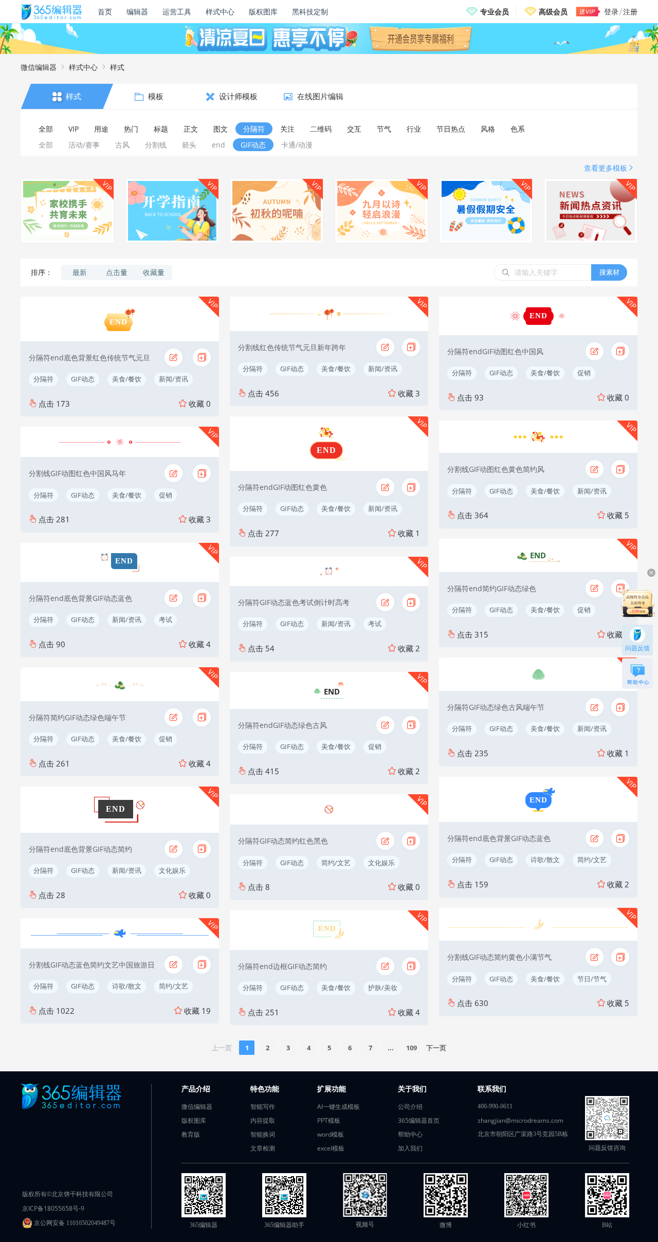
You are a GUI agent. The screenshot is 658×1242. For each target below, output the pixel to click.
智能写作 (262, 1106)
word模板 (330, 1134)
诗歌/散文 (126, 986)
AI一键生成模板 (338, 1106)
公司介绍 (410, 1106)
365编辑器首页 (419, 1120)
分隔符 (43, 378)
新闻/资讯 (173, 378)
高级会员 (553, 11)
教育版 (190, 1134)
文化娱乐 (172, 870)
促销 (165, 495)
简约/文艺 (173, 986)
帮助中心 (410, 1134)
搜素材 (609, 272)
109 (411, 1047)
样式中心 (220, 11)
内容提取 (262, 1120)
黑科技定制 (310, 11)
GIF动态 (83, 378)
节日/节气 (592, 978)
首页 (105, 11)
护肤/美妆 (382, 987)
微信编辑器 (39, 67)
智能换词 (262, 1134)
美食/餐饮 (126, 378)
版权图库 (263, 11)
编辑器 (137, 11)
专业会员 (494, 11)
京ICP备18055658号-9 (53, 1208)
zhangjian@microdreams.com (520, 1120)
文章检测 (262, 1148)
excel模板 (330, 1148)
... (391, 1047)
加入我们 (410, 1148)
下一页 (436, 1047)
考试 (165, 619)
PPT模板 (328, 1120)
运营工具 (176, 11)
